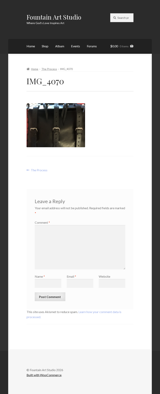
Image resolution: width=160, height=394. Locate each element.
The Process (49, 69)
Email (71, 276)
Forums (92, 46)
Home (31, 46)
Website (104, 276)
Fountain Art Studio (54, 17)
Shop (45, 46)
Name (40, 276)
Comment (42, 222)
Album (59, 46)
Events (75, 46)
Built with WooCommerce (44, 375)
